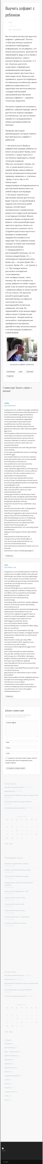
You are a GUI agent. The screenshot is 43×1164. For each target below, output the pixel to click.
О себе (7, 1080)
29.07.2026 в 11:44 (10, 567)
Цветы (7, 1100)
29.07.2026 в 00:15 (10, 406)
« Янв (6, 844)
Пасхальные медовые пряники (15, 808)
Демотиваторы (10, 1048)
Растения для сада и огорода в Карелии (18, 802)
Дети (20, 372)
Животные (8, 1060)
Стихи (6, 1096)
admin (11, 22)
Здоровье (8, 1064)
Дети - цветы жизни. (15, 30)
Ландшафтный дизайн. (12, 1076)
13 (17, 831)
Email (8, 748)
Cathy (6, 403)
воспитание (11, 372)
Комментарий (10, 723)
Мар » (11, 844)
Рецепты (7, 1088)
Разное (7, 1084)
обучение (30, 372)
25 (7, 838)
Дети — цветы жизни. (12, 1052)
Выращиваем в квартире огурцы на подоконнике (21, 795)
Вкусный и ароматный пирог (14, 787)
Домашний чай (10, 791)
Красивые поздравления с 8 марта (16, 864)
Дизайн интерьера (11, 1056)
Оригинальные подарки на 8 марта (17, 876)
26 (12, 838)
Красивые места (10, 1068)
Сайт (8, 753)
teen (6, 565)
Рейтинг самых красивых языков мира (17, 870)
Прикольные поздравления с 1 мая (16, 891)
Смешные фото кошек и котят (14, 904)
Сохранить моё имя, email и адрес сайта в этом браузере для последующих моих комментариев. (21, 760)
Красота (7, 1072)
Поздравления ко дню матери (15, 910)
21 (22, 834)
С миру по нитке (10, 1092)
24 (36, 834)
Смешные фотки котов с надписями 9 (17, 917)
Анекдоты (8, 1044)
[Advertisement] (19, 948)
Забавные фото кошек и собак (15, 898)
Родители (10, 376)
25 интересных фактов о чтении (15, 923)
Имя (7, 742)
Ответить (9, 556)
